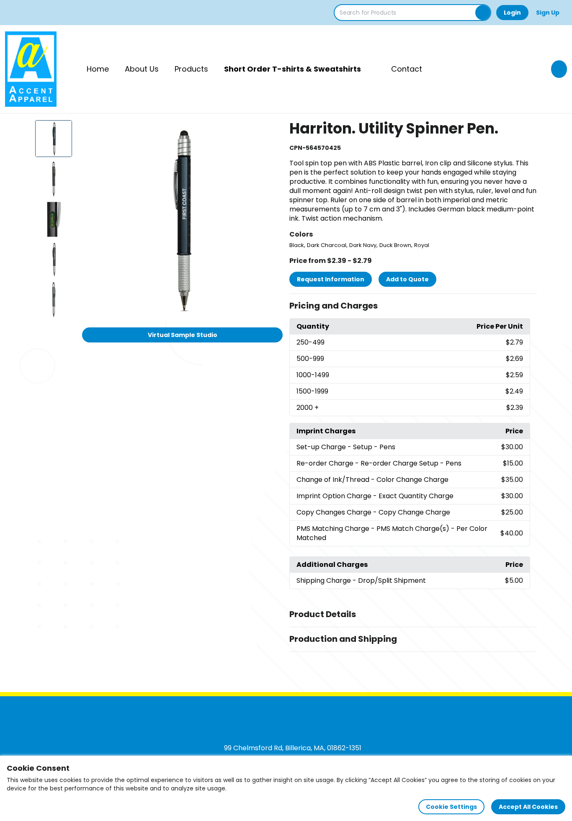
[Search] (482, 12)
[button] (413, 306)
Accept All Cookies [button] (528, 807)
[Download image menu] (271, 131)
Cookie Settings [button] (451, 807)
